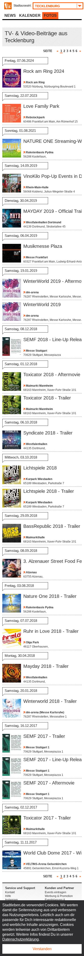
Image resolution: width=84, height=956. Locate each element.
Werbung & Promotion (59, 896)
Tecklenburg (47, 6)
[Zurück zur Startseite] (8, 5)
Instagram (11, 899)
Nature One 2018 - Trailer (50, 596)
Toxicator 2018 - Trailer (47, 397)
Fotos (50, 16)
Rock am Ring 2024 (43, 71)
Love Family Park (41, 106)
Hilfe (8, 896)
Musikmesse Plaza (42, 246)
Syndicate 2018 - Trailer (48, 432)
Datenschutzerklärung (20, 939)
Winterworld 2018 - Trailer (50, 701)
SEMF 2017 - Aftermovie (48, 782)
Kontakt (10, 892)
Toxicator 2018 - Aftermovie (51, 374)
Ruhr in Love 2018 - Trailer (51, 631)
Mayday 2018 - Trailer (46, 666)
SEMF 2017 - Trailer (44, 736)
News (10, 16)
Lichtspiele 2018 (40, 467)
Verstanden (42, 949)
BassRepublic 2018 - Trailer (51, 526)
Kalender (30, 16)
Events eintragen (55, 892)
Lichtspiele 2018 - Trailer (48, 491)
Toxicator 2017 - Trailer (47, 817)
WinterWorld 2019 (42, 304)
